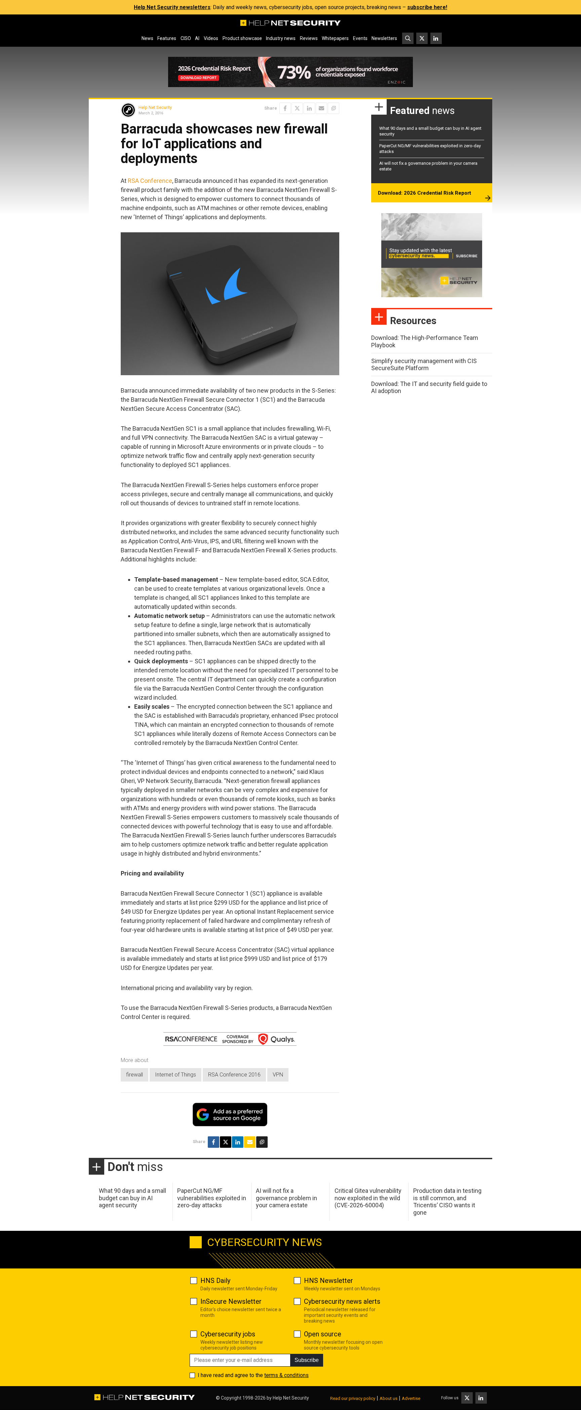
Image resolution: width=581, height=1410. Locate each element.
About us (388, 1398)
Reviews (309, 38)
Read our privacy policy (352, 1398)
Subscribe (307, 1360)
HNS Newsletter (328, 1281)
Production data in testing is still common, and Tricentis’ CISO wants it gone (447, 1201)
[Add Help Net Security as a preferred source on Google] (333, 108)
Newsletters (384, 38)
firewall (134, 1074)
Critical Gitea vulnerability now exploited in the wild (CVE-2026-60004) (368, 1198)
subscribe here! (427, 7)
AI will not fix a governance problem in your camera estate (286, 1198)
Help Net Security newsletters (172, 7)
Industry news (281, 38)
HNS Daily (215, 1281)
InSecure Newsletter (231, 1301)
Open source (322, 1334)
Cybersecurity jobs (227, 1334)
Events (360, 38)
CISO (186, 38)
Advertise (411, 1398)
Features (166, 38)
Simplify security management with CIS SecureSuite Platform (424, 364)
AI (197, 38)
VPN (278, 1074)
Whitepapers (335, 38)
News (147, 38)
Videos (211, 38)
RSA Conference (150, 180)
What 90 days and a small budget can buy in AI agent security (132, 1198)
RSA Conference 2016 (234, 1074)
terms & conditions (286, 1375)
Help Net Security (155, 107)
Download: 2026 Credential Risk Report (424, 193)
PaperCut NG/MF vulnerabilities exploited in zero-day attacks (211, 1198)
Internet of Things (175, 1074)
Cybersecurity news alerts (342, 1301)
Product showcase (242, 38)
